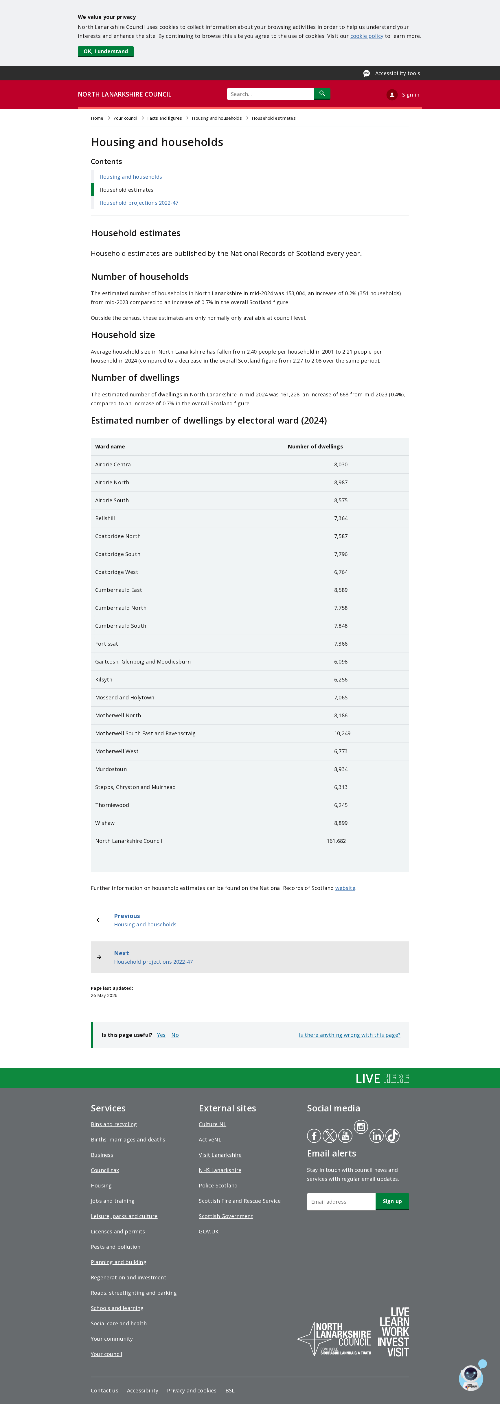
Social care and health (119, 1323)
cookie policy (366, 35)
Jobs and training (113, 1200)
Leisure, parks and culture (124, 1216)
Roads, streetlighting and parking (134, 1292)
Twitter (329, 1136)
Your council (125, 118)
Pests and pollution (115, 1246)
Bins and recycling (114, 1124)
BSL (230, 1390)
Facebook (314, 1136)
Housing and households (217, 118)
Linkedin (375, 1136)
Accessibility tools (397, 73)
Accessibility (142, 1390)
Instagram (360, 1127)
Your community (112, 1338)
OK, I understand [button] (106, 51)
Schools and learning (117, 1308)
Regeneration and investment (128, 1277)
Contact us (104, 1390)
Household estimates (126, 189)
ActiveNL (210, 1139)
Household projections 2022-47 (139, 202)
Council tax (105, 1170)
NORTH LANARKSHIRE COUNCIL (125, 94)
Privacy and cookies (191, 1390)
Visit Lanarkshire (220, 1154)
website (345, 887)
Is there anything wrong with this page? (349, 1034)
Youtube (345, 1136)
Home (97, 118)
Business (102, 1154)
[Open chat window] (473, 1375)
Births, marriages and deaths (128, 1139)
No (175, 1034)
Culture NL (212, 1124)
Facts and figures (164, 118)
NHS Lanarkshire (220, 1170)
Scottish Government (226, 1216)
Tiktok (391, 1136)
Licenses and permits (118, 1231)
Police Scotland (218, 1185)
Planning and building (118, 1262)
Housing (101, 1185)
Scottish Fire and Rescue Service (240, 1200)
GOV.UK (208, 1231)
